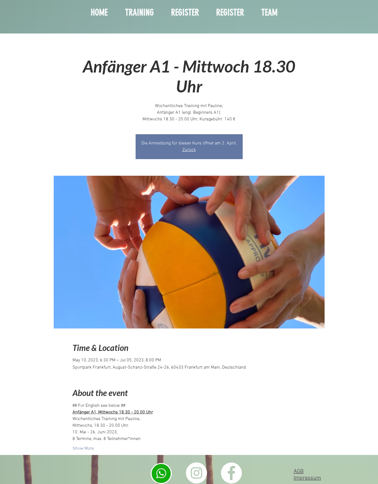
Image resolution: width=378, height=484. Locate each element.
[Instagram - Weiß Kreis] (196, 472)
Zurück (189, 150)
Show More (83, 448)
